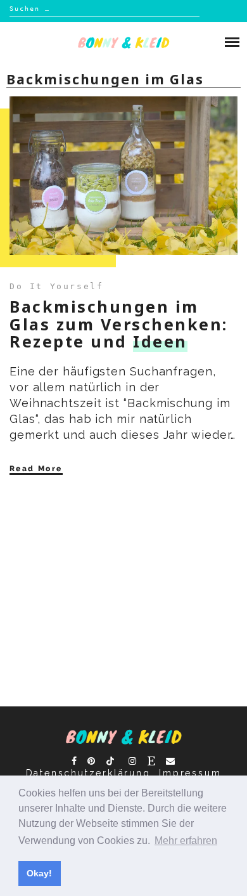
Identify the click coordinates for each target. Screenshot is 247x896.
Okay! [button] (39, 873)
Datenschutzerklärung (88, 773)
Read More (36, 468)
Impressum (190, 773)
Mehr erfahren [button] (186, 840)
